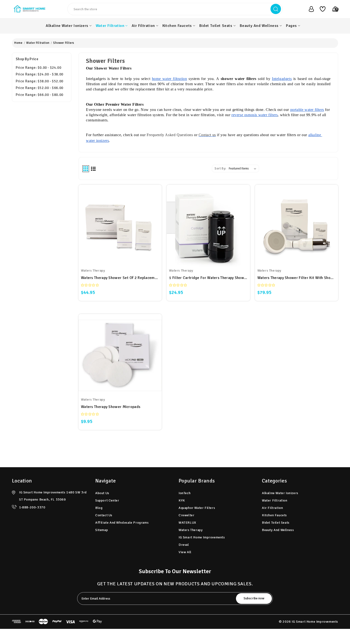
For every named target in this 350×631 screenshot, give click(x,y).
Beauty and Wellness (259, 25)
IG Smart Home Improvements (202, 537)
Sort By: (220, 168)
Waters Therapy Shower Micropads (110, 406)
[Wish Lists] (321, 9)
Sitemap (101, 530)
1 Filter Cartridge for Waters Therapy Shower (208, 277)
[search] (275, 9)
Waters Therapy (191, 530)
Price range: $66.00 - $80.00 (39, 95)
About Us (102, 493)
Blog (98, 508)
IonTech (184, 493)
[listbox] (243, 168)
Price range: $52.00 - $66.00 (39, 88)
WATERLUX (187, 523)
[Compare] (125, 220)
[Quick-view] (114, 220)
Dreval (184, 545)
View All (185, 552)
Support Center (107, 500)
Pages (291, 25)
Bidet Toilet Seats (215, 25)
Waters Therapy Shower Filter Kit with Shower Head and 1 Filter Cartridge (296, 277)
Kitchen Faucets (177, 25)
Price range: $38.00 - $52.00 (39, 81)
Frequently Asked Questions (170, 135)
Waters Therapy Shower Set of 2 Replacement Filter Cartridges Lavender (120, 277)
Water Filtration (110, 25)
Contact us (207, 135)
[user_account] (309, 9)
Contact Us (103, 515)
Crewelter (186, 515)
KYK (182, 500)
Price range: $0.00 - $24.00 (38, 67)
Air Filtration (143, 25)
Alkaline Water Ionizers (67, 25)
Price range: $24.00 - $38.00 (39, 74)
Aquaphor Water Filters (197, 508)
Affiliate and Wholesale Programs (122, 523)
